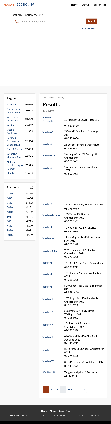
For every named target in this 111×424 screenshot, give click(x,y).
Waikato (11, 125)
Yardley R (48, 337)
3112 (10, 202)
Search (91, 21)
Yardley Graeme (51, 215)
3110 (10, 193)
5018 (10, 234)
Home (74, 4)
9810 (10, 230)
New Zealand (48, 97)
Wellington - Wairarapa (14, 119)
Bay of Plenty (14, 149)
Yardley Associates (48, 119)
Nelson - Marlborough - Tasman (15, 165)
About (85, 4)
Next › (71, 389)
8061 (10, 221)
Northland (12, 173)
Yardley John (49, 238)
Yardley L (47, 262)
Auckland (12, 104)
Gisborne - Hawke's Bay (14, 155)
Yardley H (48, 227)
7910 (10, 207)
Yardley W (48, 361)
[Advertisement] (55, 58)
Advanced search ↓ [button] (89, 28)
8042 (10, 198)
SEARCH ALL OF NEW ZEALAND (28, 15)
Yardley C (48, 132)
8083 (10, 216)
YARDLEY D (49, 371)
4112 (10, 225)
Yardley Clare (50, 155)
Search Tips (100, 4)
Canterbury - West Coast (14, 111)
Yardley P (48, 299)
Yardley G (48, 168)
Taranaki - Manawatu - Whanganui (13, 141)
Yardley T (48, 349)
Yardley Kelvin (50, 251)
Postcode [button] (13, 187)
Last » (82, 389)
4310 (10, 211)
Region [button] (11, 98)
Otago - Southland (12, 131)
